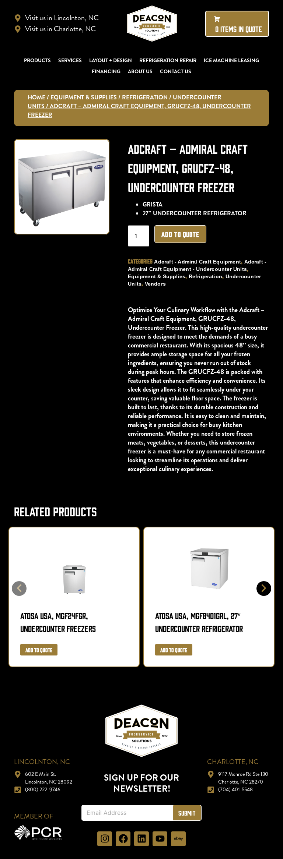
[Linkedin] (141, 838)
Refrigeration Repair (167, 60)
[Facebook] (123, 838)
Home (36, 97)
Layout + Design (110, 60)
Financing (106, 71)
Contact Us (175, 71)
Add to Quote (180, 234)
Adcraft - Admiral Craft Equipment (197, 262)
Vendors (155, 284)
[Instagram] (104, 838)
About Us (140, 71)
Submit (186, 813)
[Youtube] (160, 838)
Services (70, 60)
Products (37, 60)
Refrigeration (145, 97)
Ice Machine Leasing (231, 60)
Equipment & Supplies (83, 97)
